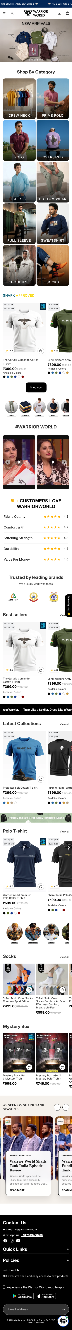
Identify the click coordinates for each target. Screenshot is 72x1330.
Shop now (36, 387)
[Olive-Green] (11, 376)
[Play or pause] (19, 462)
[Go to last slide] (7, 462)
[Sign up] (63, 1309)
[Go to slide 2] (32, 60)
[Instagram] (11, 1240)
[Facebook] (5, 1240)
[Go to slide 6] (42, 60)
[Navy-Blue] (15, 376)
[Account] (59, 13)
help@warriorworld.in (25, 1229)
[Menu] (4, 13)
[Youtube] (18, 1240)
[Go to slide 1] (29, 60)
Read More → (19, 1190)
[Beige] (11, 803)
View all (64, 615)
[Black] (4, 376)
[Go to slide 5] (40, 60)
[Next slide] (65, 340)
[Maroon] (22, 376)
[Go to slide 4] (37, 60)
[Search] (12, 13)
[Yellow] (67, 372)
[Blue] (8, 376)
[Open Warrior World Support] (63, 1321)
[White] (19, 376)
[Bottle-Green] (8, 913)
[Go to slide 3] (34, 60)
